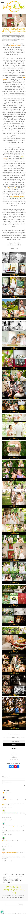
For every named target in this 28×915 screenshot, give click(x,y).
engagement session (15, 45)
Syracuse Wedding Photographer (14, 39)
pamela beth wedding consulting (14, 35)
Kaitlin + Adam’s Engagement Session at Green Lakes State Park (13, 875)
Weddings (15, 33)
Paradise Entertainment (17, 196)
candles (6, 35)
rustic (9, 36)
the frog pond (14, 40)
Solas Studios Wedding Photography (18, 37)
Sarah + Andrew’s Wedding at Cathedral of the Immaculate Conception (12, 880)
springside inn (4, 39)
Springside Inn (12, 188)
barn (20, 33)
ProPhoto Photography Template (19, 913)
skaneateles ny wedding (15, 36)
